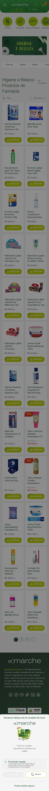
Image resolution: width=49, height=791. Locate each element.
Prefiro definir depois (24, 786)
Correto (15, 774)
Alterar (38, 774)
